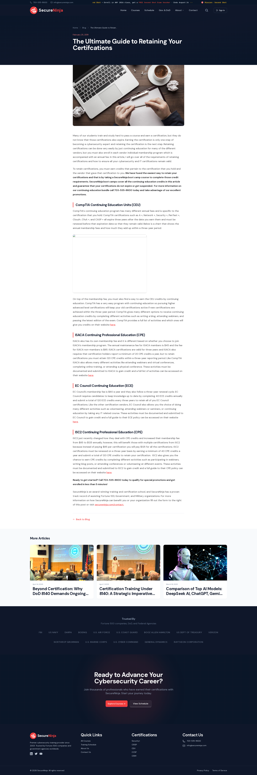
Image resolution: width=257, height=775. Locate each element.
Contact (193, 10)
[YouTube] (41, 753)
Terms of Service (219, 770)
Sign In (222, 10)
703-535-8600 (194, 741)
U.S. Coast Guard (127, 632)
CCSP (134, 752)
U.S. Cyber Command (126, 642)
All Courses (86, 741)
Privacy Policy (203, 770)
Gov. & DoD (164, 10)
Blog (84, 28)
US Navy (53, 632)
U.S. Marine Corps (96, 642)
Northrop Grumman (66, 642)
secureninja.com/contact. (109, 504)
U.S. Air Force (101, 632)
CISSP (134, 744)
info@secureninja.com (196, 745)
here (112, 324)
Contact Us (86, 752)
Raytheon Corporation (188, 642)
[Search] (206, 10)
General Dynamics (156, 642)
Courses (135, 10)
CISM (134, 756)
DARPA (68, 632)
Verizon (213, 632)
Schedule (149, 10)
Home (123, 10)
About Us (85, 748)
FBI (40, 632)
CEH (133, 748)
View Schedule (140, 703)
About (178, 10)
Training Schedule (88, 744)
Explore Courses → (116, 703)
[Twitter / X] (36, 753)
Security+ (136, 741)
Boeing (82, 632)
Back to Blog (83, 519)
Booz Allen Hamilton (157, 632)
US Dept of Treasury (189, 632)
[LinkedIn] (31, 753)
